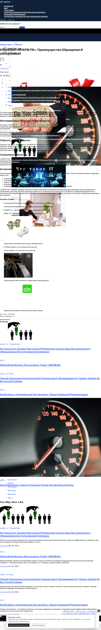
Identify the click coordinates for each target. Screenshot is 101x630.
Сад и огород (14, 105)
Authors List (9, 6)
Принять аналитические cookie (19, 625)
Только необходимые (38, 625)
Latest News (9, 10)
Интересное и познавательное (22, 63)
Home (6, 8)
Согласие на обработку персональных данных (26, 16)
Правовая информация (14, 14)
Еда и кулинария (15, 85)
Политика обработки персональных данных (24, 12)
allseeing (4, 68)
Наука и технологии (17, 95)
